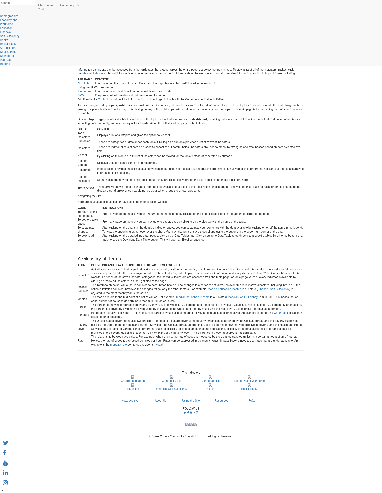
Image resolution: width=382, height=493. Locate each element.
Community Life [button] (70, 5)
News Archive (129, 400)
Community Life (171, 380)
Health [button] (4, 40)
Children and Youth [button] (46, 7)
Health (159, 344)
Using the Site (191, 400)
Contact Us (105, 99)
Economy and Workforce (249, 380)
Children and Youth (133, 380)
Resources (84, 91)
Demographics (210, 380)
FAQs (81, 95)
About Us (83, 83)
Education (133, 389)
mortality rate (118, 344)
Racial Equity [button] (8, 44)
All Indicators (8, 48)
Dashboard (7, 56)
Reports (5, 64)
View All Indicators (93, 73)
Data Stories (8, 52)
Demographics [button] (9, 16)
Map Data (6, 60)
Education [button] (6, 28)
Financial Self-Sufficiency (273, 289)
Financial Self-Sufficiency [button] (9, 34)
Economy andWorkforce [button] (8, 22)
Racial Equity (249, 389)
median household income (224, 289)
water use (280, 313)
